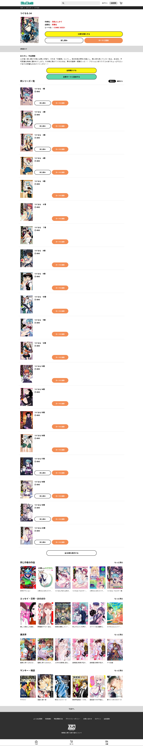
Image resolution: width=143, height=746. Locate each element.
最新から (120, 81)
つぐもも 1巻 (39, 89)
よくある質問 (37, 719)
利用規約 (48, 719)
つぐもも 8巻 (40, 251)
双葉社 (54, 25)
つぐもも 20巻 (39, 528)
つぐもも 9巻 (40, 274)
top (21, 8)
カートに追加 (104, 40)
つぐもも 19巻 (39, 505)
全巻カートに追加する (71, 77)
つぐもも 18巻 (39, 482)
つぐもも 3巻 (39, 135)
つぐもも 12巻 (40, 343)
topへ (71, 709)
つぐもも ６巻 (40, 204)
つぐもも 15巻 (39, 412)
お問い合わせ (87, 719)
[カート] (121, 3)
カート (71, 744)
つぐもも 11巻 (40, 320)
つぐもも (36, 8)
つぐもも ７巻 (40, 227)
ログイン (105, 3)
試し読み (64, 40)
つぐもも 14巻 (39, 389)
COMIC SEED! (59, 28)
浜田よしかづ (57, 22)
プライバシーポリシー (73, 719)
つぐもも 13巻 (39, 366)
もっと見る (118, 562)
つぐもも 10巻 (40, 297)
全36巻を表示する (72, 553)
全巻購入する (71, 70)
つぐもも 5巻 (39, 181)
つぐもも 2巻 (39, 112)
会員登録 (113, 3)
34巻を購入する (84, 34)
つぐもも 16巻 (39, 435)
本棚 (107, 744)
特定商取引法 (58, 719)
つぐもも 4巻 (39, 158)
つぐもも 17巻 (39, 459)
